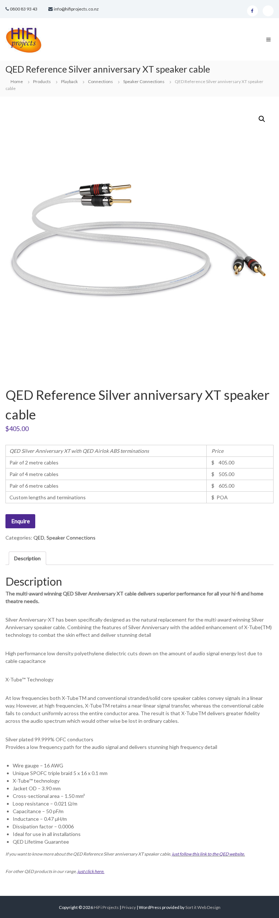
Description (27, 558)
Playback (69, 81)
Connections (100, 81)
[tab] (27, 558)
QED (38, 537)
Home (17, 81)
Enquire (20, 521)
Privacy (129, 907)
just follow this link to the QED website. (208, 854)
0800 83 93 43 (23, 9)
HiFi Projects (106, 907)
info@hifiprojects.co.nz (76, 9)
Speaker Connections (144, 81)
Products (42, 81)
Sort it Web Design (203, 907)
